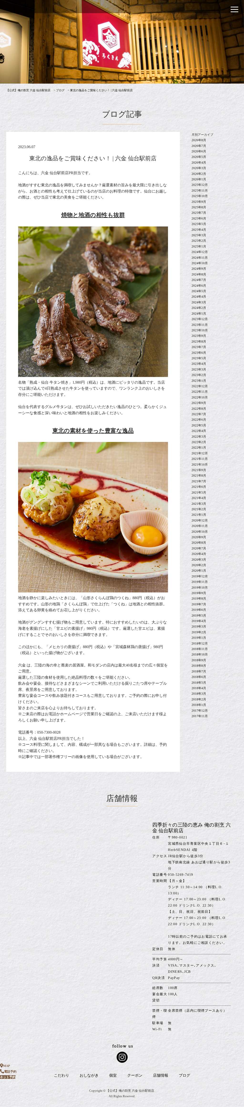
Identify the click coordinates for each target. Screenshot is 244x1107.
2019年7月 (199, 604)
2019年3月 (199, 626)
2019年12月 (200, 576)
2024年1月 (199, 313)
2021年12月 (200, 453)
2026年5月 (199, 157)
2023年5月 (199, 358)
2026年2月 (199, 174)
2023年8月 (199, 341)
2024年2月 (199, 308)
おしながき (89, 1075)
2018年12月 (200, 643)
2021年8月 (199, 475)
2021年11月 (200, 459)
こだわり (61, 1075)
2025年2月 (199, 240)
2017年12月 (200, 710)
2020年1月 (199, 570)
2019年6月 (199, 610)
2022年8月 (199, 408)
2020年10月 (200, 531)
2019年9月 (199, 593)
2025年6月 (199, 218)
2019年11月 (200, 582)
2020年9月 (199, 537)
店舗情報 (160, 1075)
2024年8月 (199, 274)
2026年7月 (199, 146)
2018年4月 (199, 688)
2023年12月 (200, 319)
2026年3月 (199, 168)
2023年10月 (200, 330)
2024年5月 (199, 291)
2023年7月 (199, 347)
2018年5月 (199, 682)
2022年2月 (199, 442)
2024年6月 (199, 285)
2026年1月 (199, 179)
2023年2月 (199, 375)
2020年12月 (200, 520)
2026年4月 (199, 162)
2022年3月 (199, 436)
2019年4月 (199, 621)
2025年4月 (199, 229)
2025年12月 (200, 185)
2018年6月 (199, 677)
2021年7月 (199, 481)
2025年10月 (200, 196)
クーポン (134, 1075)
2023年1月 (199, 380)
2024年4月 (199, 296)
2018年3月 (199, 693)
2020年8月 (199, 542)
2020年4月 (199, 554)
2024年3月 (199, 302)
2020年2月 (199, 565)
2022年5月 (199, 425)
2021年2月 (199, 509)
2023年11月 (200, 325)
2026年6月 (199, 151)
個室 (113, 1075)
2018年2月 (199, 699)
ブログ (184, 1075)
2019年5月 (199, 615)
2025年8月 (199, 207)
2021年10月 (200, 464)
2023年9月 (199, 336)
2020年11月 (200, 526)
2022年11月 (200, 391)
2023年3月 (199, 369)
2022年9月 (199, 403)
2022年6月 (199, 419)
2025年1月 (199, 246)
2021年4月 (199, 498)
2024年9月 (199, 268)
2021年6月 (199, 487)
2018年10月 (200, 654)
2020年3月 (199, 559)
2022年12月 (200, 386)
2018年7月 (199, 671)
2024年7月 (199, 280)
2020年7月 (199, 548)
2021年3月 (199, 503)
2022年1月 (199, 447)
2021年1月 (199, 514)
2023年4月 (199, 363)
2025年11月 (200, 190)
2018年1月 (199, 705)
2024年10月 (200, 263)
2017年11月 (200, 716)
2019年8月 (199, 598)
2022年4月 (199, 431)
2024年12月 (200, 252)
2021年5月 (199, 492)
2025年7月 (199, 213)
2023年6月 (199, 353)
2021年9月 (199, 470)
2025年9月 (199, 202)
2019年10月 (200, 587)
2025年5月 (199, 224)
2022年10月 (200, 397)
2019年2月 (199, 632)
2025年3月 (199, 235)
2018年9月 (199, 660)
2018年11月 (200, 649)
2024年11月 (200, 257)
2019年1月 (199, 637)
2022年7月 (199, 414)
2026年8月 (199, 140)
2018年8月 (199, 665)
